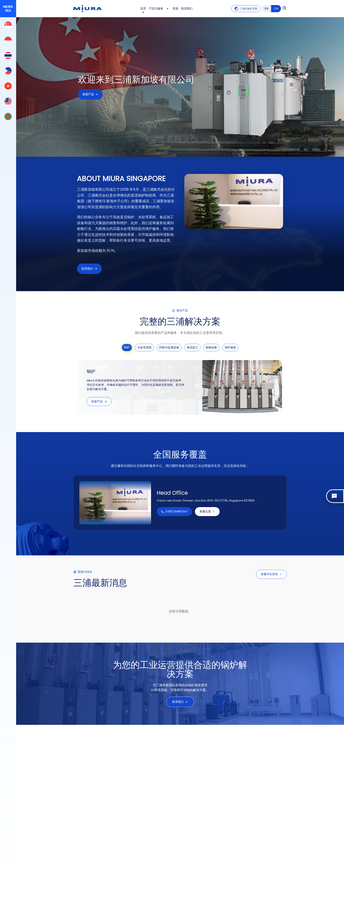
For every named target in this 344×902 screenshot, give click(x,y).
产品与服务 (156, 8)
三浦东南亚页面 (248, 8)
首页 (143, 8)
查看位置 (205, 511)
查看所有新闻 (269, 574)
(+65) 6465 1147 (176, 511)
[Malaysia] (8, 101)
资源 (175, 8)
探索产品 (88, 94)
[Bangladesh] (8, 116)
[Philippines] (8, 70)
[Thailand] (8, 55)
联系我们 (187, 8)
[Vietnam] (8, 86)
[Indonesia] (8, 40)
